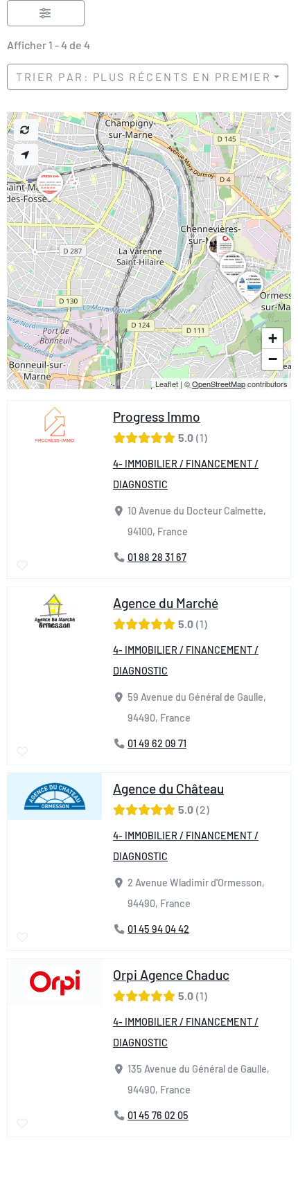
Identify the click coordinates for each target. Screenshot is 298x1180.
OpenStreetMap (218, 383)
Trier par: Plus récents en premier (143, 76)
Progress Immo (156, 416)
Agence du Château (168, 788)
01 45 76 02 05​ (158, 1115)
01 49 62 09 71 (157, 743)
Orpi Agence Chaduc (171, 975)
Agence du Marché (165, 603)
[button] (50, 201)
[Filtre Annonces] (46, 13)
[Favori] (23, 566)
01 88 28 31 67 (157, 558)
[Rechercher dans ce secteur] (26, 130)
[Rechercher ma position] (26, 155)
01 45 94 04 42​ (158, 929)
